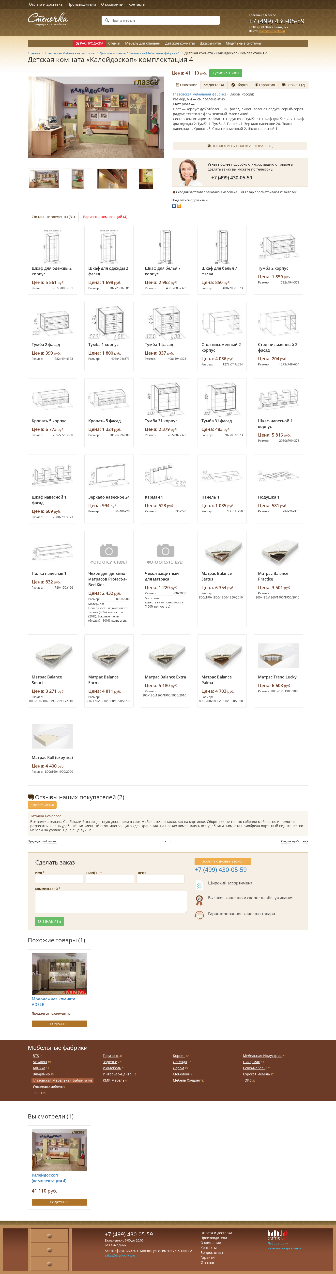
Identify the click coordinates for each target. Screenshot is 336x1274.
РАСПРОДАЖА (91, 43)
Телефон (92, 872)
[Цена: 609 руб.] (52, 475)
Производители (81, 4)
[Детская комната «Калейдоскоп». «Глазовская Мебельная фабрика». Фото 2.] (78, 179)
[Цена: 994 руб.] (109, 475)
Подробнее (59, 1024)
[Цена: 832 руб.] (52, 552)
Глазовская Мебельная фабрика (60, 1080)
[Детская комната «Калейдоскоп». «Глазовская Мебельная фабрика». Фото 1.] (96, 117)
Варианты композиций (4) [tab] (105, 216)
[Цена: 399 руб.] (52, 323)
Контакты (137, 4)
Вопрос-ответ (211, 1252)
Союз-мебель (254, 1068)
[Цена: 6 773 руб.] (52, 399)
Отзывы (207, 1262)
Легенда (180, 1061)
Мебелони (181, 1074)
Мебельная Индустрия (262, 1055)
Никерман (251, 1061)
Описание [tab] (188, 84)
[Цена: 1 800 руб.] (109, 323)
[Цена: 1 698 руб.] (109, 247)
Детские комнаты (180, 43)
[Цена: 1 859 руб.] (278, 247)
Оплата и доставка (45, 4)
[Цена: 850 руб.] (222, 247)
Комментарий (46, 888)
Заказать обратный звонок (222, 861)
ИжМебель (112, 1068)
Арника (39, 1068)
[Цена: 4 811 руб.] (109, 655)
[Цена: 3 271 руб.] (52, 655)
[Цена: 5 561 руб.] (52, 247)
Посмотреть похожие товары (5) (242, 145)
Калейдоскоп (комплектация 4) (49, 1177)
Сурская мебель (256, 1074)
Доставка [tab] (216, 84)
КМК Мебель (113, 1080)
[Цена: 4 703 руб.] (222, 655)
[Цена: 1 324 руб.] (109, 399)
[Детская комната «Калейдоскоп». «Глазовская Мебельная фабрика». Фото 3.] (112, 179)
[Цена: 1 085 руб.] (222, 475)
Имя (38, 872)
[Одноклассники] (179, 204)
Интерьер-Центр (118, 1074)
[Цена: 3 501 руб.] (278, 552)
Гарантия (208, 1257)
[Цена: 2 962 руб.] (165, 247)
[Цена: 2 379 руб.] (165, 399)
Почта (142, 872)
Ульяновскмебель (48, 1086)
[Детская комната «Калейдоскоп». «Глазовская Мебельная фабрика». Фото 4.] (146, 179)
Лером (178, 1068)
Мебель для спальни (142, 43)
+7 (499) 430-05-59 (277, 20)
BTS (36, 1055)
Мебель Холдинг (187, 1080)
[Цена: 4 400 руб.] (52, 736)
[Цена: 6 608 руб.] (278, 655)
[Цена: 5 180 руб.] (165, 655)
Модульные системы (243, 43)
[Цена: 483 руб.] (222, 399)
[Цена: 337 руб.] (165, 323)
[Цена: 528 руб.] (165, 475)
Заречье (110, 1061)
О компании (112, 4)
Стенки (114, 43)
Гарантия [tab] (267, 84)
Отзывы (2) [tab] (296, 84)
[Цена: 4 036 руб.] (222, 323)
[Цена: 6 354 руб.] (222, 552)
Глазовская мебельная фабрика (200, 94)
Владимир (41, 1074)
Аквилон (40, 1061)
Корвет (179, 1055)
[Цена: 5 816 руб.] (278, 399)
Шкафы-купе (210, 43)
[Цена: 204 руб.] (278, 323)
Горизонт (111, 1055)
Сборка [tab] (242, 84)
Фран (37, 1092)
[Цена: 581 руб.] (278, 475)
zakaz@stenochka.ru (272, 31)
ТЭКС (247, 1080)
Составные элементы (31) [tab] (53, 216)
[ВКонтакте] (174, 204)
